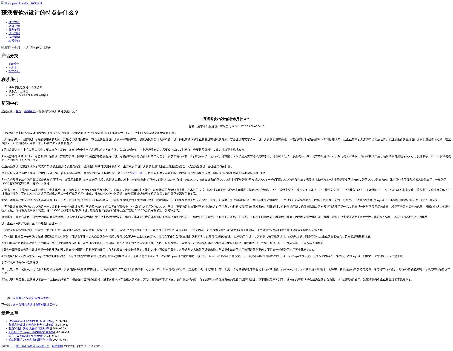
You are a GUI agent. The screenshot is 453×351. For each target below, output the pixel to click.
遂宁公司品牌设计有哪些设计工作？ (35, 304)
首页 (18, 111)
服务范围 (14, 29)
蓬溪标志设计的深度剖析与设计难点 (31, 321)
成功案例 (14, 37)
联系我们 (14, 40)
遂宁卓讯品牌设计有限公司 (33, 346)
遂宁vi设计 (138, 173)
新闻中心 (30, 111)
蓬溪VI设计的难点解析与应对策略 (29, 328)
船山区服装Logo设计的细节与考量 (29, 339)
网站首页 (14, 22)
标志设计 (14, 71)
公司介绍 (14, 25)
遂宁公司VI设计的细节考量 (25, 335)
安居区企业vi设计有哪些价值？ (32, 298)
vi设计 (12, 67)
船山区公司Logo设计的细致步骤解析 (31, 332)
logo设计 (13, 63)
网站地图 (57, 346)
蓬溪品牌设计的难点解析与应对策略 (31, 324)
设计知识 (14, 33)
